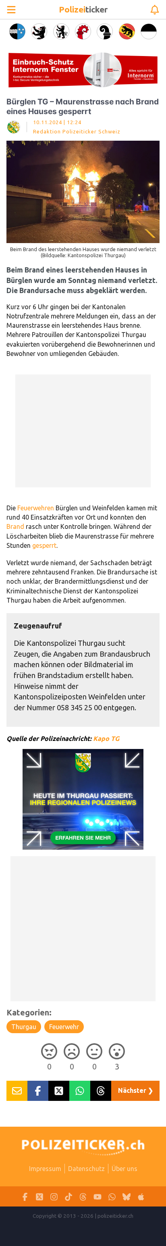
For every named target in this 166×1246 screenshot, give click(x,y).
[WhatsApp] (112, 1196)
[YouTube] (97, 1196)
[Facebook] (25, 1196)
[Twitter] (39, 1196)
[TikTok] (68, 1196)
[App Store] (141, 1196)
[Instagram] (54, 1196)
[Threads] (83, 1196)
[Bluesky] (126, 1196)
